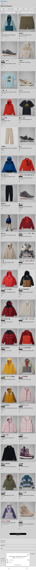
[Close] (28, 555)
